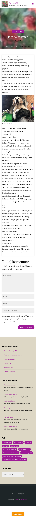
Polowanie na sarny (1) (10, 426)
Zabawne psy (26, 453)
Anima (16, 500)
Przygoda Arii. (24, 449)
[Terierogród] (5, 4)
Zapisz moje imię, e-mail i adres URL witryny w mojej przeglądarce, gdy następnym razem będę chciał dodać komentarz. (18, 319)
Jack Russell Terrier (9, 449)
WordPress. (24, 500)
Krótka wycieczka (9, 408)
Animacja (7, 442)
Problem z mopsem (9, 385)
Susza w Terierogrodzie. (11, 351)
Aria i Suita (18, 31)
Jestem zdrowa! (8, 367)
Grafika (14, 446)
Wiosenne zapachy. (9, 359)
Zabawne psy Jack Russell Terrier (14, 459)
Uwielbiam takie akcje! (11, 453)
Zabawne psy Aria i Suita (12, 456)
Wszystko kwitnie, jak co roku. (13, 355)
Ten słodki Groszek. (9, 371)
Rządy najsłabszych (9, 401)
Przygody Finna (8, 417)
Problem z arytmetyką (10, 394)
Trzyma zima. (8, 363)
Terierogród (13, 3)
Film (5, 446)
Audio (28, 442)
